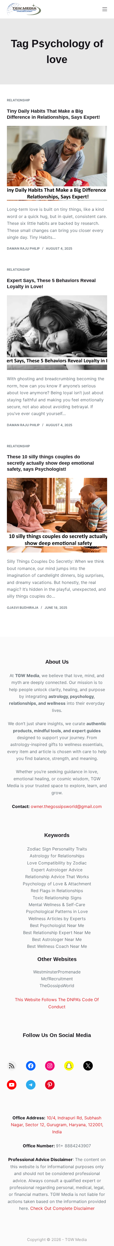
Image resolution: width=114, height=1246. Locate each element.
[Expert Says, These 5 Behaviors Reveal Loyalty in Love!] (57, 332)
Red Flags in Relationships (57, 890)
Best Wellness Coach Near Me (57, 946)
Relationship (18, 100)
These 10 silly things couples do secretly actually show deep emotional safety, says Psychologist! (50, 463)
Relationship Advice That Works (57, 876)
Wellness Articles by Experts (57, 918)
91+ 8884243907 (73, 1145)
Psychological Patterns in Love (57, 911)
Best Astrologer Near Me (57, 939)
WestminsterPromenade (57, 971)
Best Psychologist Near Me (57, 925)
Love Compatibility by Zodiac (57, 862)
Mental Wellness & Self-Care (57, 904)
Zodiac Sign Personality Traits (57, 849)
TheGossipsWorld (57, 985)
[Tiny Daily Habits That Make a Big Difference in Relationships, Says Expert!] (57, 163)
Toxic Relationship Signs (57, 897)
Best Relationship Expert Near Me (57, 932)
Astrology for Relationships (57, 855)
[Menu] (104, 9)
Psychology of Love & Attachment (57, 883)
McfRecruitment (57, 978)
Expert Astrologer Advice (56, 869)
